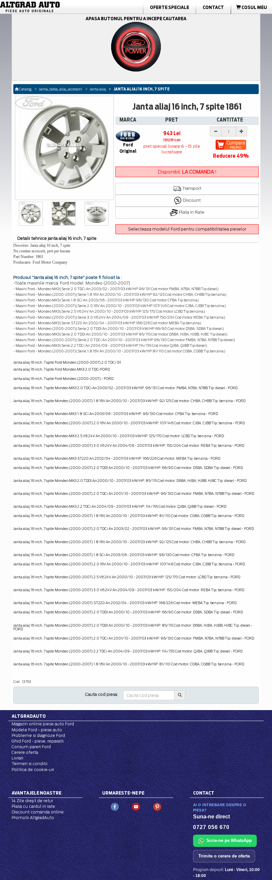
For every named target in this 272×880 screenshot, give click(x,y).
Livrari (17, 757)
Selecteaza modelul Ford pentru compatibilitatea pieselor (187, 229)
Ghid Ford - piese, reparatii (38, 741)
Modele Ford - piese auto (37, 729)
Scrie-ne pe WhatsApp (229, 840)
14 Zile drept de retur (32, 800)
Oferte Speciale (169, 7)
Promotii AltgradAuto (33, 817)
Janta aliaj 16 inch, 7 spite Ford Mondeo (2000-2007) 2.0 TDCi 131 (67, 362)
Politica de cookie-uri (33, 769)
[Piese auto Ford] (43, 7)
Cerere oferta (25, 752)
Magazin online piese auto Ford (43, 723)
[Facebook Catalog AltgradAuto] (115, 806)
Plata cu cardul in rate (33, 806)
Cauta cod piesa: (101, 694)
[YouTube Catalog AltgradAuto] (136, 806)
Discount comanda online (38, 811)
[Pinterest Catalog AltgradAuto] (157, 806)
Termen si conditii (29, 763)
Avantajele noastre (36, 793)
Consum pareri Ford (31, 746)
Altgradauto (29, 716)
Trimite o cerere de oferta (224, 856)
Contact (213, 7)
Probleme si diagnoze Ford (38, 735)
